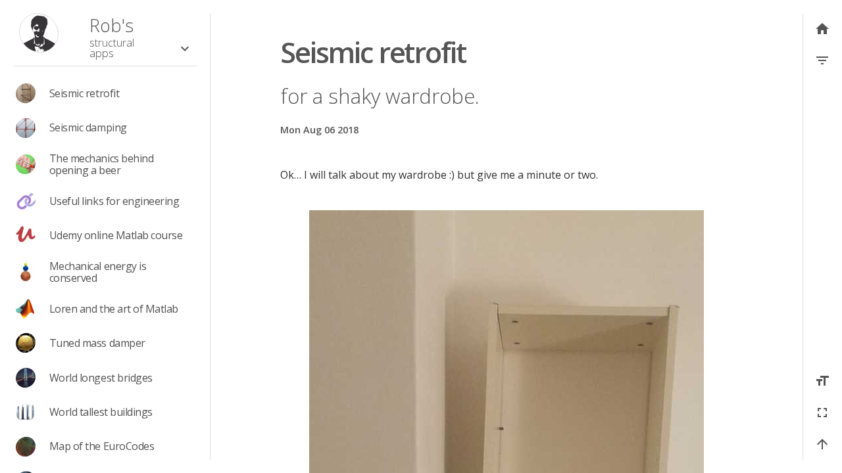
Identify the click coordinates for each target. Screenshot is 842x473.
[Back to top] (822, 444)
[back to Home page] (39, 34)
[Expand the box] (185, 48)
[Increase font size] (822, 381)
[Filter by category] (822, 60)
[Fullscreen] (822, 412)
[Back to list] (822, 29)
